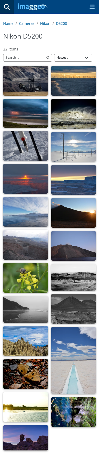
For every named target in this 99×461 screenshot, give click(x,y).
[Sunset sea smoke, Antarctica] (25, 179)
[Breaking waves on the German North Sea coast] (73, 114)
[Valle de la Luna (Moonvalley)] (25, 341)
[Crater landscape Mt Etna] (25, 245)
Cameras (27, 23)
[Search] (7, 7)
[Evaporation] (73, 360)
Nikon (45, 23)
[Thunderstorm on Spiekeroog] (25, 113)
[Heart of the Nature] (73, 412)
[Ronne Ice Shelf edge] (25, 212)
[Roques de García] (25, 437)
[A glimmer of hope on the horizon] (73, 81)
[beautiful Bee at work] (25, 278)
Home (8, 23)
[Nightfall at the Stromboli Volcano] (73, 246)
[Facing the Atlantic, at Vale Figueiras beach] (25, 309)
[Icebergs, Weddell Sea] (73, 180)
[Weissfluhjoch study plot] (73, 147)
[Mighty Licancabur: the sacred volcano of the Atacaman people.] (73, 309)
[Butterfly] (25, 374)
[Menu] (92, 7)
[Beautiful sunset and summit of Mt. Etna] (73, 213)
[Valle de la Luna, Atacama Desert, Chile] (73, 277)
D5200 (61, 23)
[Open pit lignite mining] (25, 81)
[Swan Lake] (25, 407)
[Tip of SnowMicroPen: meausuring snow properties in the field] (25, 146)
